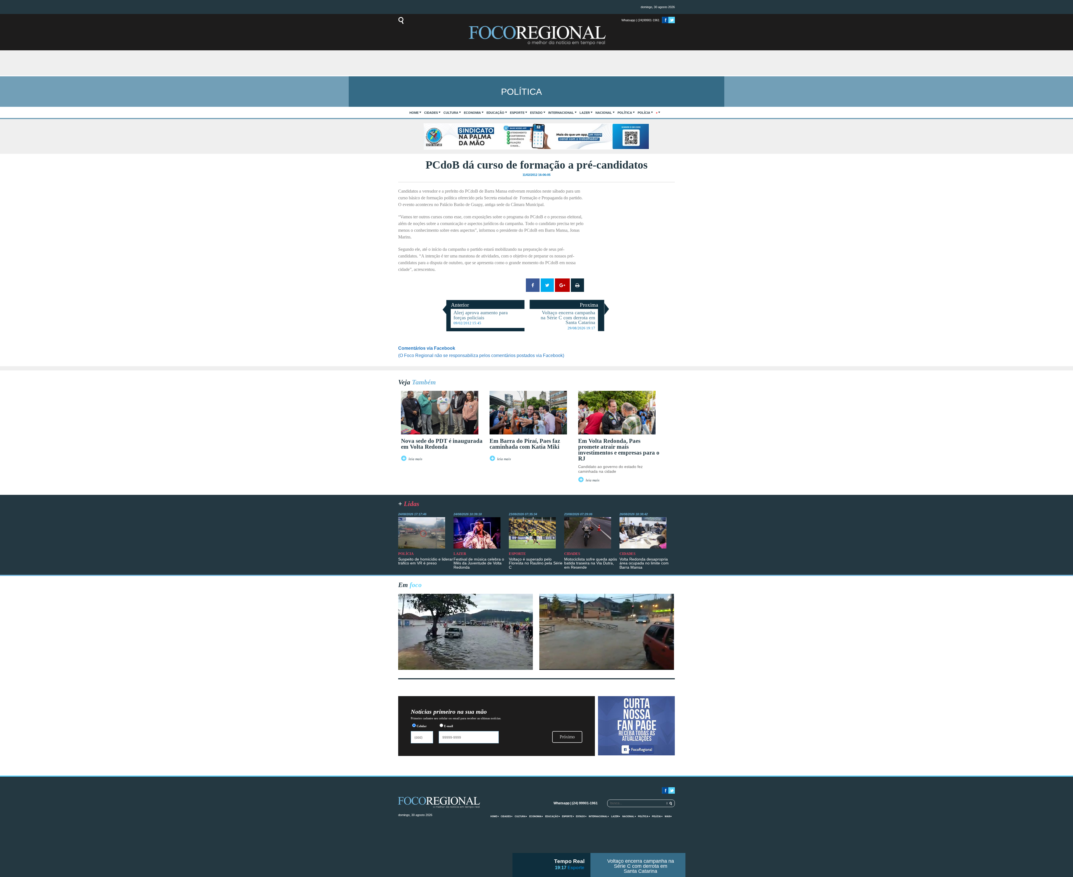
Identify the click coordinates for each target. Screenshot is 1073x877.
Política (625, 112)
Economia (472, 112)
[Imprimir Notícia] (577, 285)
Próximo (567, 736)
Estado (536, 112)
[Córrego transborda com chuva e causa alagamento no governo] (606, 668)
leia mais (415, 459)
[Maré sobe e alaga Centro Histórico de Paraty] (465, 668)
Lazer (585, 112)
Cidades (431, 112)
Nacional (603, 112)
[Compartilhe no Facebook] (533, 285)
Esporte (517, 112)
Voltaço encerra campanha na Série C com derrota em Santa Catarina (640, 866)
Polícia (644, 112)
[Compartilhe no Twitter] (547, 285)
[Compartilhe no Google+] (562, 285)
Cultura (450, 112)
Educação (495, 112)
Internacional (561, 112)
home (414, 112)
